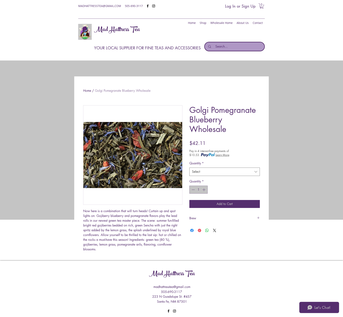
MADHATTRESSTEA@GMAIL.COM (99, 6)
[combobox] (224, 172)
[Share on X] (214, 230)
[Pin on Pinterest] (199, 230)
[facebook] (148, 6)
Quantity (196, 163)
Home (87, 91)
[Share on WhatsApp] (207, 230)
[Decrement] (193, 189)
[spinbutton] (198, 189)
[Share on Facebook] (192, 230)
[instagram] (154, 6)
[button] (262, 6)
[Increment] (204, 189)
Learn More (222, 155)
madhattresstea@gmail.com (171, 287)
